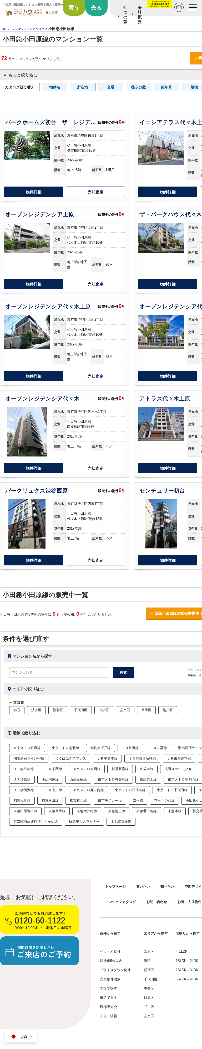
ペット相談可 (110, 951)
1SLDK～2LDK (187, 961)
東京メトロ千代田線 (172, 790)
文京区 (125, 710)
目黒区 (146, 710)
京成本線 (146, 769)
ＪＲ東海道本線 (179, 758)
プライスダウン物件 (115, 970)
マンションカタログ (120, 902)
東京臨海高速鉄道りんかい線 (35, 822)
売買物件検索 (110, 979)
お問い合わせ (157, 902)
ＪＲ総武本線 (23, 769)
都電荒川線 (78, 800)
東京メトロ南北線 (65, 748)
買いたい (143, 887)
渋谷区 (36, 710)
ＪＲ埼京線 (22, 779)
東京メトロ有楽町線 (113, 779)
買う (74, 8)
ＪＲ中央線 (53, 790)
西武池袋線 (50, 779)
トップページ (115, 887)
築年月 (166, 87)
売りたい (167, 887)
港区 (16, 710)
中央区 (104, 710)
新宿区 (58, 710)
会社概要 (140, 14)
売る (96, 8)
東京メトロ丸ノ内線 (88, 790)
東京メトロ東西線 (86, 769)
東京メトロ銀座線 (27, 748)
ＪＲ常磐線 (130, 748)
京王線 (138, 800)
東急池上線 (116, 811)
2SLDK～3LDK (187, 970)
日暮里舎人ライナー (84, 822)
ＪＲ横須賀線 (23, 790)
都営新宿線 (120, 769)
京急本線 (174, 811)
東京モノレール (110, 800)
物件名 (54, 87)
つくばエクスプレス (70, 758)
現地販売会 (108, 1007)
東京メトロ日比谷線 (130, 790)
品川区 (168, 710)
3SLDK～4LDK (187, 979)
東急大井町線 (87, 811)
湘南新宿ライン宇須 (28, 758)
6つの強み (125, 17)
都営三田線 (50, 800)
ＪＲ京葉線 (53, 769)
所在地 (82, 87)
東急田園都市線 (25, 811)
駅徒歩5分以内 (111, 961)
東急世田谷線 (146, 811)
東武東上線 (148, 779)
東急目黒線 (56, 811)
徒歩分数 (138, 87)
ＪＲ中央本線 (107, 758)
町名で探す (108, 998)
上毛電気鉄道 (121, 822)
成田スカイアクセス (179, 769)
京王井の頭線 (164, 800)
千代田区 (81, 710)
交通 (110, 87)
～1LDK (182, 951)
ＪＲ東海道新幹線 (142, 758)
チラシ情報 (108, 1016)
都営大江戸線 (100, 748)
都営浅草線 (22, 800)
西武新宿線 (78, 779)
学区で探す (108, 988)
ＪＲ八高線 (158, 748)
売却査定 (95, 192)
